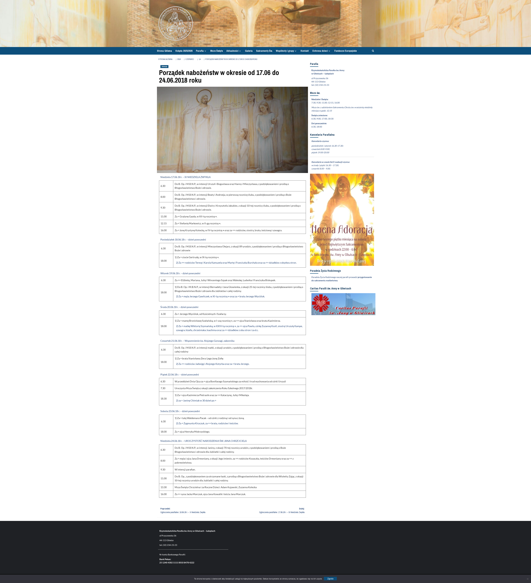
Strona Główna (164, 51)
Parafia (200, 51)
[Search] (372, 50)
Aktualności (232, 51)
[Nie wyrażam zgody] (527, 578)
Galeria (249, 51)
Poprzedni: (182, 510)
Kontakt (305, 51)
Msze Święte (216, 51)
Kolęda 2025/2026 (183, 51)
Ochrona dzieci (320, 51)
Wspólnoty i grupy (285, 51)
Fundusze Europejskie (345, 51)
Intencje (164, 66)
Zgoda (330, 578)
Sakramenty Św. (264, 51)
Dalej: (281, 510)
